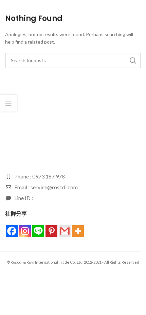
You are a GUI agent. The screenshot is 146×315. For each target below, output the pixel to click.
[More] (78, 231)
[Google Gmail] (65, 231)
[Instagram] (25, 231)
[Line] (38, 231)
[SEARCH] (133, 60)
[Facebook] (12, 231)
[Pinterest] (51, 231)
